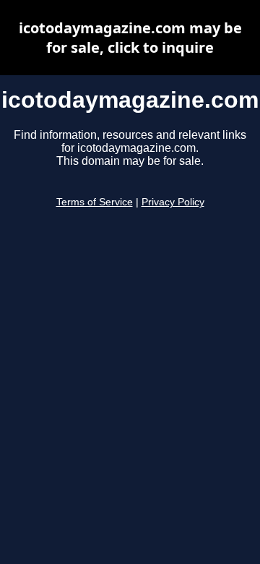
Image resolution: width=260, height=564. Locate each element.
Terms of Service (94, 202)
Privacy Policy (173, 202)
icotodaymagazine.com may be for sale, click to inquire (130, 37)
